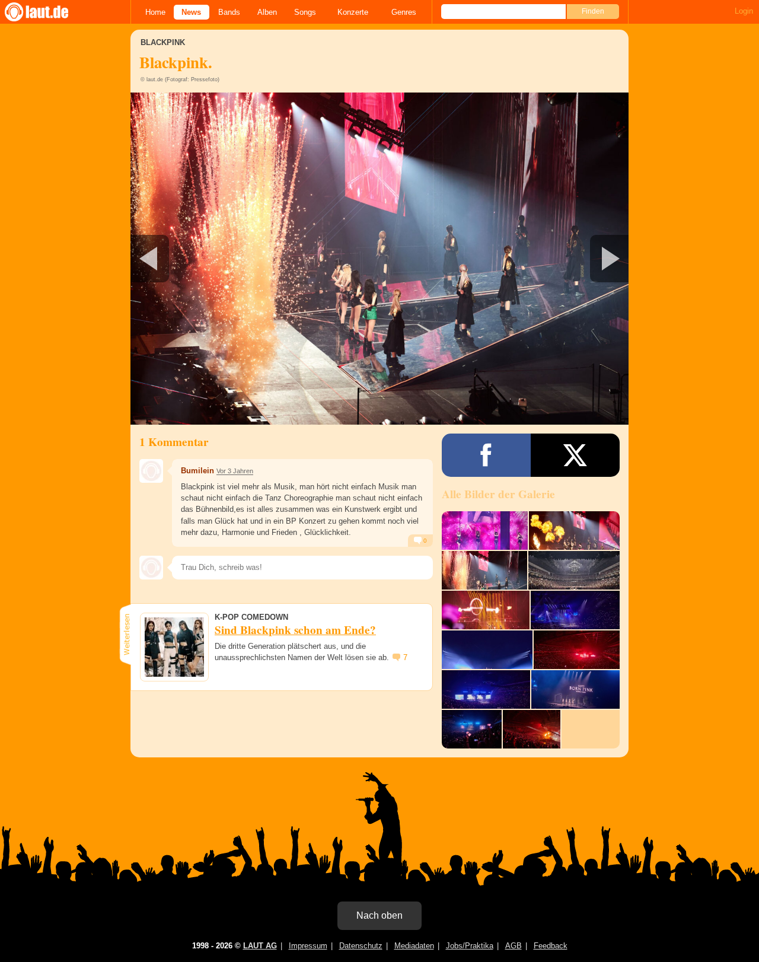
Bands (229, 12)
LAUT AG (260, 945)
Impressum (308, 945)
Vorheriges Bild (212, 259)
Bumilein (197, 470)
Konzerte (352, 12)
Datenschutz (360, 945)
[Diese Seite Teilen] (486, 455)
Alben (267, 12)
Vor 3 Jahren (234, 470)
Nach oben (379, 915)
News (191, 12)
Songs (305, 12)
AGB (513, 945)
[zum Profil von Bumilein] (151, 471)
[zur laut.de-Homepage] (47, 12)
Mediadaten (414, 945)
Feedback (550, 945)
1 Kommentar (174, 442)
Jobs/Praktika (469, 945)
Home (155, 12)
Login (744, 11)
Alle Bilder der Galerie (498, 494)
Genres (403, 12)
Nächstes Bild (379, 259)
